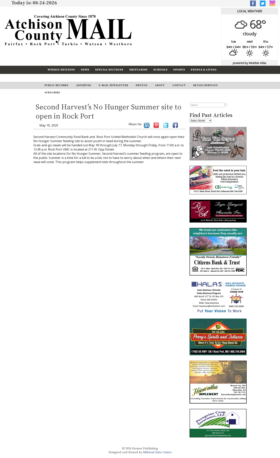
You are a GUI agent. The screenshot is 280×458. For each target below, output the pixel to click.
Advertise (83, 85)
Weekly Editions (61, 69)
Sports (179, 69)
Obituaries (138, 69)
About (160, 85)
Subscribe (77, 77)
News (85, 69)
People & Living (204, 69)
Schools (160, 69)
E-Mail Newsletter (113, 85)
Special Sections (109, 69)
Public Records (56, 85)
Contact (179, 85)
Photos (141, 85)
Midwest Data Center (157, 452)
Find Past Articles (211, 115)
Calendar (56, 77)
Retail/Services (205, 85)
